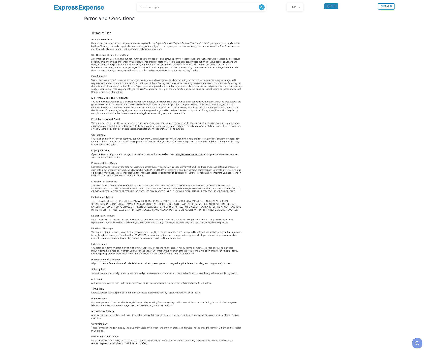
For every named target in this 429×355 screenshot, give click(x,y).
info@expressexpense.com (189, 154)
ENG (293, 7)
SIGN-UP (386, 6)
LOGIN (331, 6)
